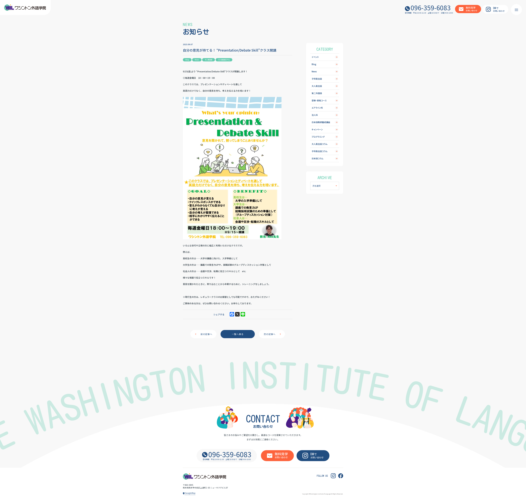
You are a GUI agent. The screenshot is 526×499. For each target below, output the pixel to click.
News (314, 71)
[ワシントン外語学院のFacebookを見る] (340, 475)
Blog (314, 64)
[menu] (516, 9)
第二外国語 (317, 93)
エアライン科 (317, 107)
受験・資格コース (319, 100)
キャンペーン (317, 129)
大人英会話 (317, 86)
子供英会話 (317, 78)
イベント (315, 57)
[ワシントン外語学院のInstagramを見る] (333, 475)
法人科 (315, 115)
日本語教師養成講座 (321, 122)
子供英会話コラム (320, 151)
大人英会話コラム (320, 143)
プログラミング (318, 136)
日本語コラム (317, 158)
